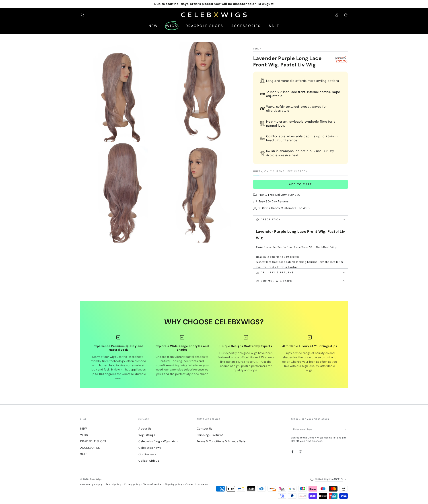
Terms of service (152, 484)
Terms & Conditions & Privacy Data (221, 441)
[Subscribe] (346, 429)
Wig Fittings (146, 435)
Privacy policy (132, 484)
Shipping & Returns (210, 435)
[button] (82, 15)
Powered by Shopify (91, 484)
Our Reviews (147, 454)
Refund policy (113, 484)
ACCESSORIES (90, 448)
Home (256, 49)
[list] (214, 357)
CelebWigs (95, 479)
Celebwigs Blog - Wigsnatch (157, 441)
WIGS (84, 435)
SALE (83, 454)
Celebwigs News (149, 448)
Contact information (196, 484)
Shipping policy (173, 484)
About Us (144, 428)
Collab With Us (148, 461)
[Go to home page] (214, 14)
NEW (83, 428)
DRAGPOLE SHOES (93, 441)
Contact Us (204, 428)
